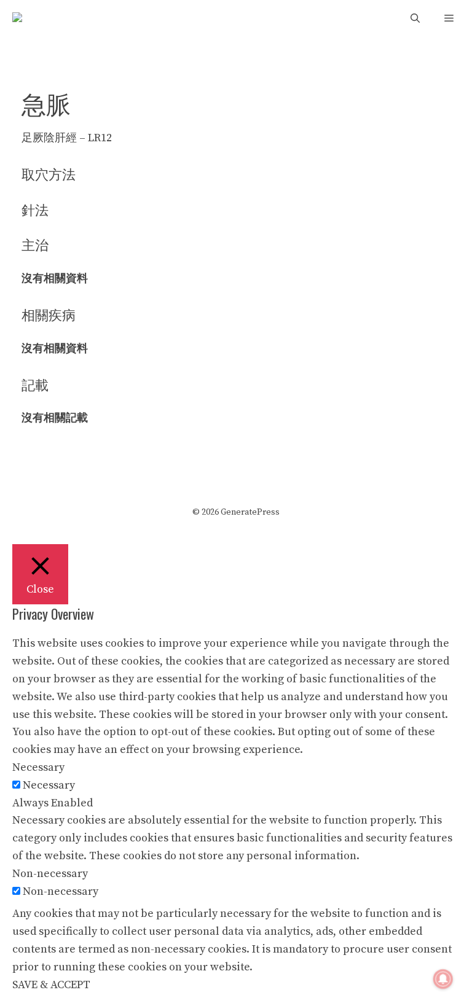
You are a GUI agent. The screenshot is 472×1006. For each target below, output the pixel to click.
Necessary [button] (38, 767)
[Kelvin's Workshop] (33, 18)
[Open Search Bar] (415, 18)
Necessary (49, 785)
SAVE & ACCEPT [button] (51, 985)
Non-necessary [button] (50, 874)
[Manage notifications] (443, 979)
